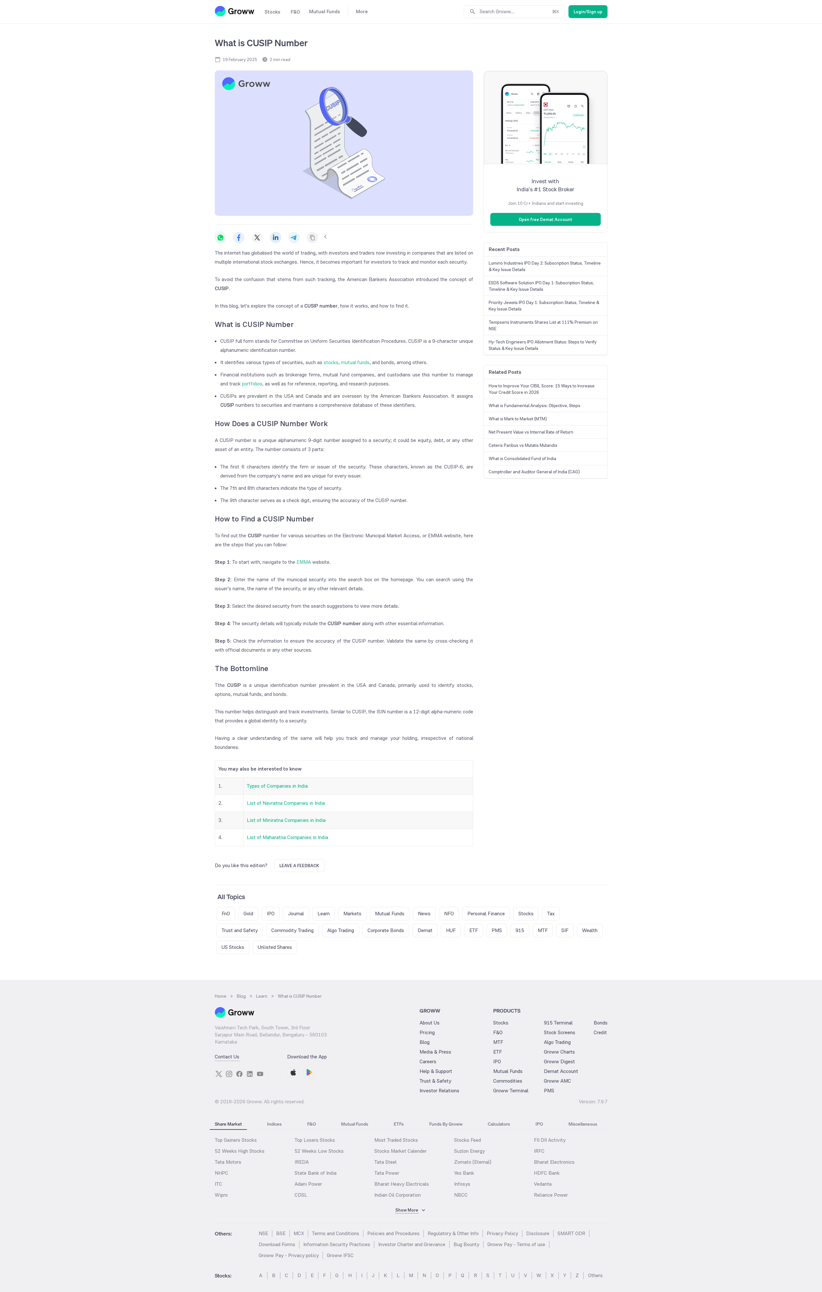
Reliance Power (551, 1195)
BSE (281, 1233)
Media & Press (435, 1051)
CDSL (301, 1195)
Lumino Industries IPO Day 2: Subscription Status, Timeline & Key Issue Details (545, 266)
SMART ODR (571, 1233)
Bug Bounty (466, 1244)
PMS (549, 1090)
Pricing (427, 1032)
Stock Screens (559, 1032)
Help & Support (436, 1071)
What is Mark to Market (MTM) (518, 419)
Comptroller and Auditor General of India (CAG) (534, 472)
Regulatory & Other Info (453, 1233)
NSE (263, 1233)
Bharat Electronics (554, 1162)
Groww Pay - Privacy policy (289, 1255)
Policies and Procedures (393, 1233)
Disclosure (537, 1233)
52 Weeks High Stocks (240, 1151)
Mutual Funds (508, 1071)
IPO (497, 1061)
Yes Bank (464, 1173)
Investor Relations (439, 1090)
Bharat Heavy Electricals (401, 1184)
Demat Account (561, 1071)
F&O (498, 1032)
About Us (430, 1022)
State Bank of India (316, 1173)
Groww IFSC (340, 1255)
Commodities (507, 1080)
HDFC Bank (547, 1173)
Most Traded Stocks (396, 1140)
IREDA (302, 1162)
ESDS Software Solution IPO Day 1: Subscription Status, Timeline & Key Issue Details (541, 286)
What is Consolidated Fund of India (522, 458)
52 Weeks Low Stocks (319, 1151)
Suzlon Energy (469, 1151)
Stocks (500, 1022)
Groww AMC (557, 1080)
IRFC (539, 1151)
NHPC (221, 1173)
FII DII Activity (550, 1140)
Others (595, 1275)
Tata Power (386, 1173)
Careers (428, 1061)
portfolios (252, 383)
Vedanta (543, 1184)
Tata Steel (385, 1162)
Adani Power (308, 1184)
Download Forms (277, 1244)
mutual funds (355, 362)
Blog (425, 1042)
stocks (331, 362)
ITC (218, 1184)
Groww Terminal (510, 1090)
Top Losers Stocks (315, 1140)
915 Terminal (558, 1022)
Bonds (601, 1022)
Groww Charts (559, 1051)
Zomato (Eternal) (472, 1162)
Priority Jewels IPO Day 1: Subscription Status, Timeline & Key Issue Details (544, 305)
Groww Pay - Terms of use (516, 1244)
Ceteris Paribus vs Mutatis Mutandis (523, 445)
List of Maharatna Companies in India (287, 837)
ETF (497, 1051)
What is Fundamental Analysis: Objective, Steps (534, 405)
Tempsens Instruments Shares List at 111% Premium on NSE (543, 325)
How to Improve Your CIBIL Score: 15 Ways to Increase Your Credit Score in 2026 (542, 389)
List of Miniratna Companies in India (286, 820)
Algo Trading (557, 1042)
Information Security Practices (336, 1244)
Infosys (462, 1184)
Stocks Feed (467, 1140)
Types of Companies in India (277, 786)
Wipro (221, 1195)
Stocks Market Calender (400, 1151)
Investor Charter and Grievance (411, 1244)
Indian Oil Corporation (397, 1195)
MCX (299, 1233)
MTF (498, 1042)
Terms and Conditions (335, 1233)
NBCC (461, 1195)
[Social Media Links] (219, 1074)
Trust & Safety (435, 1080)
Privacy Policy (502, 1233)
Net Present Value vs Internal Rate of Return (531, 432)
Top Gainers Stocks (236, 1140)
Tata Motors (228, 1162)
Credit (600, 1032)
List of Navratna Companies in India (286, 803)
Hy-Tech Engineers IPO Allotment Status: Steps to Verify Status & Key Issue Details (543, 345)
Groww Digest (559, 1061)
